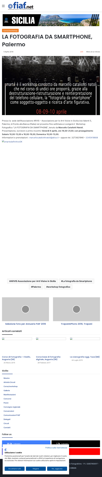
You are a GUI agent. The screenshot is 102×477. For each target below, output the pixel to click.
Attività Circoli (9, 382)
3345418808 (92, 137)
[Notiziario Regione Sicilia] (20, 6)
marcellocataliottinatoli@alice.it (44, 137)
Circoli (6, 423)
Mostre (7, 378)
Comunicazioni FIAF (12, 415)
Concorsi (7, 399)
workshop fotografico (59, 286)
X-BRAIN (72, 468)
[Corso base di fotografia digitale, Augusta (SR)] (51, 345)
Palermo (36, 286)
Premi (6, 403)
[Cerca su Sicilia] (98, 7)
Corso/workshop (10, 30)
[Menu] (3, 7)
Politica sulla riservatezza (56, 448)
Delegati (7, 419)
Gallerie (7, 390)
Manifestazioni (10, 395)
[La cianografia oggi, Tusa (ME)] (85, 345)
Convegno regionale (12, 407)
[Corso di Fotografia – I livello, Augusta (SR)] (17, 345)
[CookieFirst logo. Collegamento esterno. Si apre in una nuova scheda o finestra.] (6, 450)
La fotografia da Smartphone (77, 281)
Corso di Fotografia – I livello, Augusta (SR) (16, 358)
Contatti (7, 427)
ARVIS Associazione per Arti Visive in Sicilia (33, 281)
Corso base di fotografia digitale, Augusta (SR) (48, 358)
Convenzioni (9, 411)
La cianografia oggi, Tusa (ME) (85, 357)
